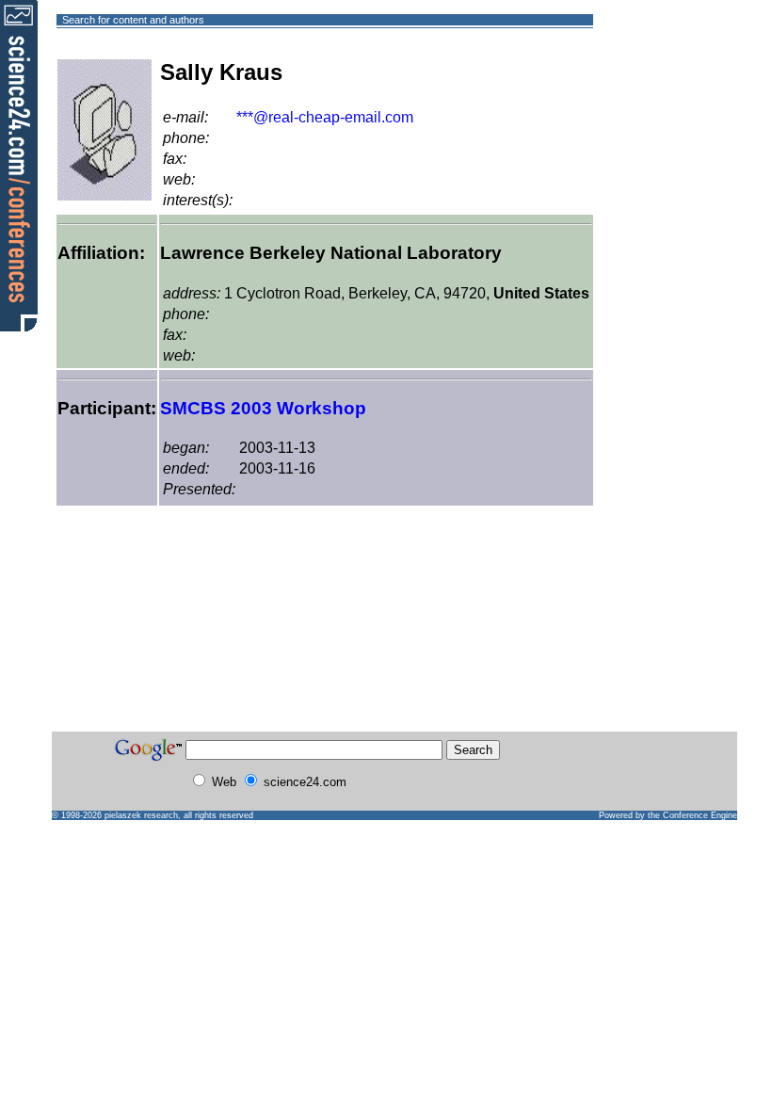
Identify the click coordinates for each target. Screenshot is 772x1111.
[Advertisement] (661, 88)
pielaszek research (141, 815)
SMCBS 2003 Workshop (263, 408)
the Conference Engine (692, 815)
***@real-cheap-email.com (324, 117)
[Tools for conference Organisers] (19, 165)
